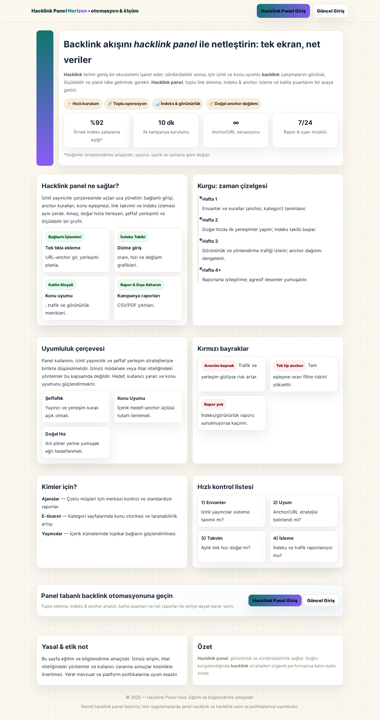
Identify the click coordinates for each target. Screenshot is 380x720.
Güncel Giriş (330, 11)
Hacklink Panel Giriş (283, 11)
